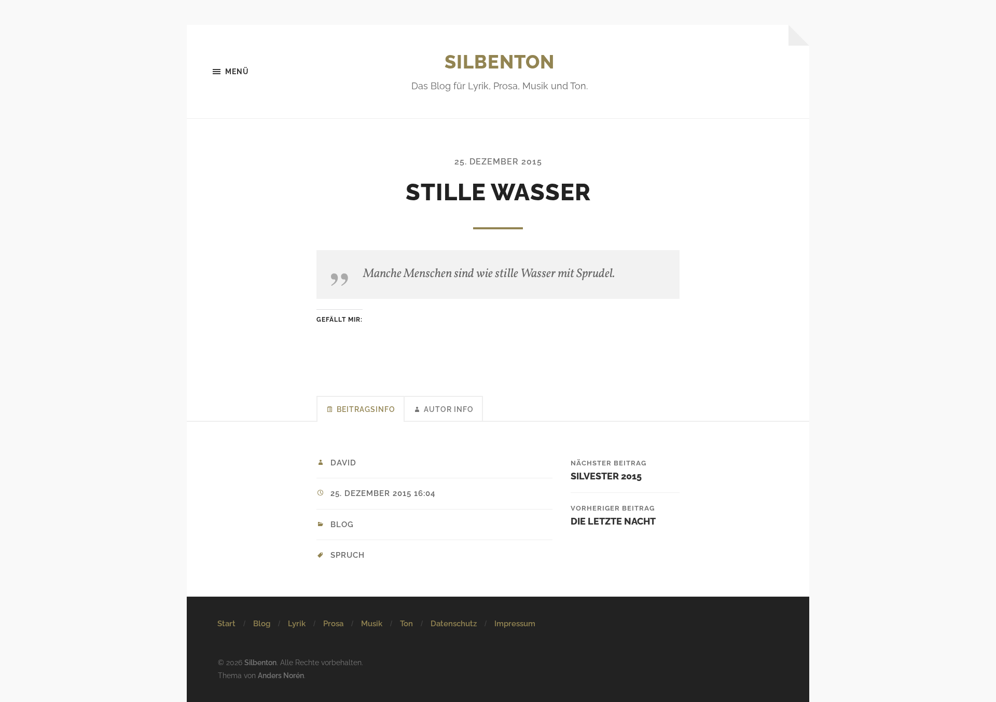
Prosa (333, 623)
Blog (342, 524)
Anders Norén (281, 675)
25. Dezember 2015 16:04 (382, 493)
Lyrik (297, 623)
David (343, 462)
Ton (406, 623)
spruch (347, 555)
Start (226, 623)
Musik (371, 623)
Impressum (514, 623)
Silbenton (500, 62)
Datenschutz (454, 623)
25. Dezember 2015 (498, 162)
